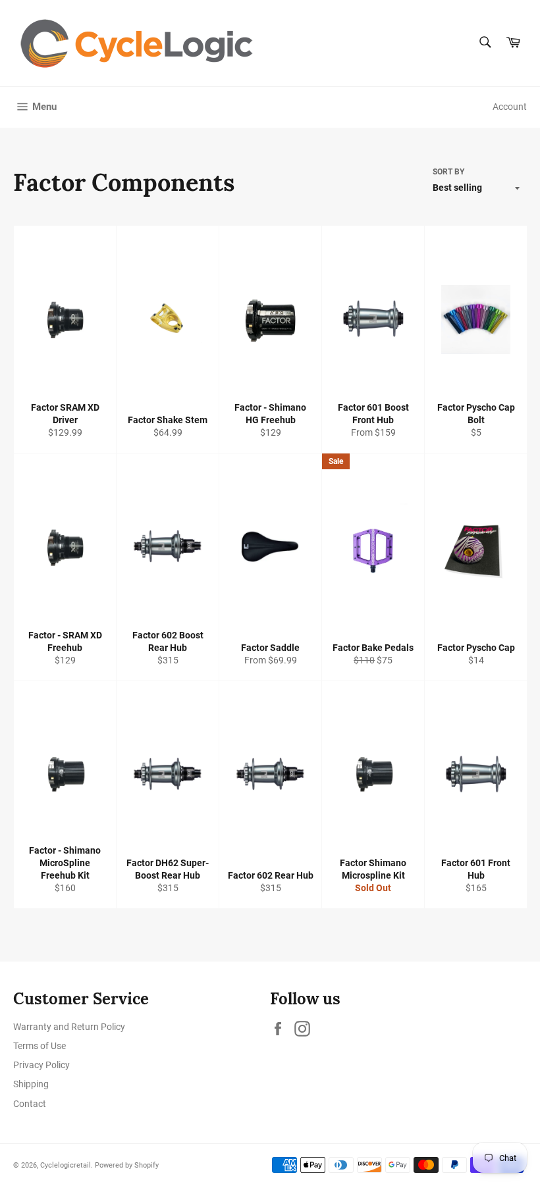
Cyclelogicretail (65, 1165)
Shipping (31, 1084)
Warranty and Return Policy (69, 1026)
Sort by (448, 171)
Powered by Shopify (127, 1165)
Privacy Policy (41, 1065)
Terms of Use (39, 1046)
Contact (29, 1103)
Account (510, 106)
